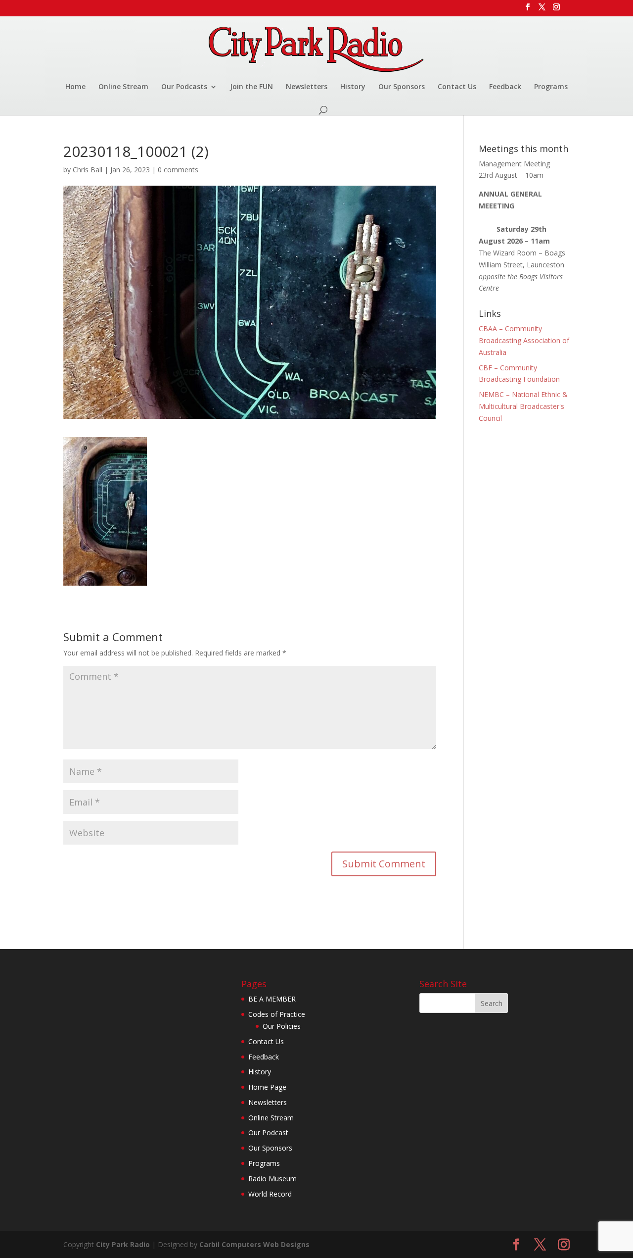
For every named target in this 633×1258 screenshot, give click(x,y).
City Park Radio (123, 1244)
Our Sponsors (401, 87)
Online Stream (123, 87)
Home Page (267, 1087)
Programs (551, 87)
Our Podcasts (184, 87)
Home (75, 87)
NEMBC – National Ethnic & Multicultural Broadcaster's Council (523, 406)
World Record (270, 1194)
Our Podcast (268, 1132)
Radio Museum (272, 1178)
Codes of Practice (276, 1014)
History (352, 87)
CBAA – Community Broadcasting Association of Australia (524, 340)
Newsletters (306, 87)
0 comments (178, 169)
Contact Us (457, 87)
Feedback (505, 87)
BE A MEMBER (272, 999)
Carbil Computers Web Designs (254, 1244)
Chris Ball (87, 169)
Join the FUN (251, 87)
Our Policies (282, 1026)
